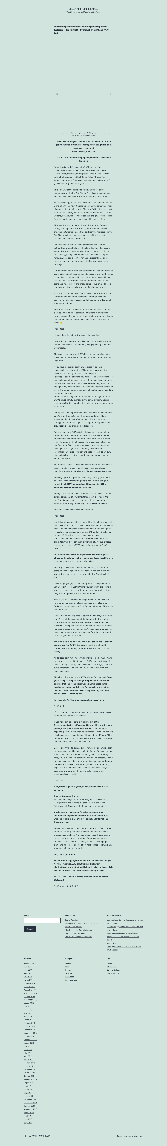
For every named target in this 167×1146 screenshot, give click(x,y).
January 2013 (29, 1026)
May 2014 (28, 973)
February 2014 (29, 983)
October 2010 (29, 1106)
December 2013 (30, 990)
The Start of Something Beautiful (78, 937)
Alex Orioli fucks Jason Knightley (78, 930)
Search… (27, 915)
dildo (67, 967)
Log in (109, 963)
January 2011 (29, 1096)
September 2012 (30, 1040)
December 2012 (30, 1030)
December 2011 (30, 1069)
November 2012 (30, 1033)
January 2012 (29, 1066)
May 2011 (27, 1093)
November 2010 (30, 1103)
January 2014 (29, 986)
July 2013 (27, 1006)
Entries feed (112, 967)
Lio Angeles (111, 927)
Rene (115, 943)
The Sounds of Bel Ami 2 (75, 933)
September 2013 (30, 1000)
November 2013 (30, 993)
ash (108, 943)
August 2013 (29, 1003)
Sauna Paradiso (71, 920)
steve (109, 933)
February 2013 (29, 1023)
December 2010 (30, 1099)
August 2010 (29, 1112)
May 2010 (28, 1122)
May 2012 (28, 1053)
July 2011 (27, 1086)
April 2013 (28, 1016)
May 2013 (28, 1013)
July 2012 (27, 1046)
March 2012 (28, 1059)
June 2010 (28, 1119)
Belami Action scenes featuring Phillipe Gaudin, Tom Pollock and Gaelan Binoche (123, 936)
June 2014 (28, 970)
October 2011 (29, 1076)
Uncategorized (71, 980)
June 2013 (28, 1010)
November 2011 (30, 1073)
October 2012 (29, 1036)
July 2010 (27, 1116)
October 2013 (29, 996)
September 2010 (30, 1109)
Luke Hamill (69, 977)
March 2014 (28, 980)
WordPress (138, 1136)
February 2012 (29, 1063)
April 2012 (28, 1056)
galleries (68, 973)
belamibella (111, 920)
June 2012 (28, 1050)
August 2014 (29, 963)
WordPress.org (113, 973)
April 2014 (28, 977)
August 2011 (28, 1083)
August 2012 (29, 1043)
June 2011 (28, 1089)
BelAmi (68, 963)
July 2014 (27, 967)
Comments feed (113, 970)
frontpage (69, 970)
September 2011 (30, 1079)
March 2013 (28, 1020)
